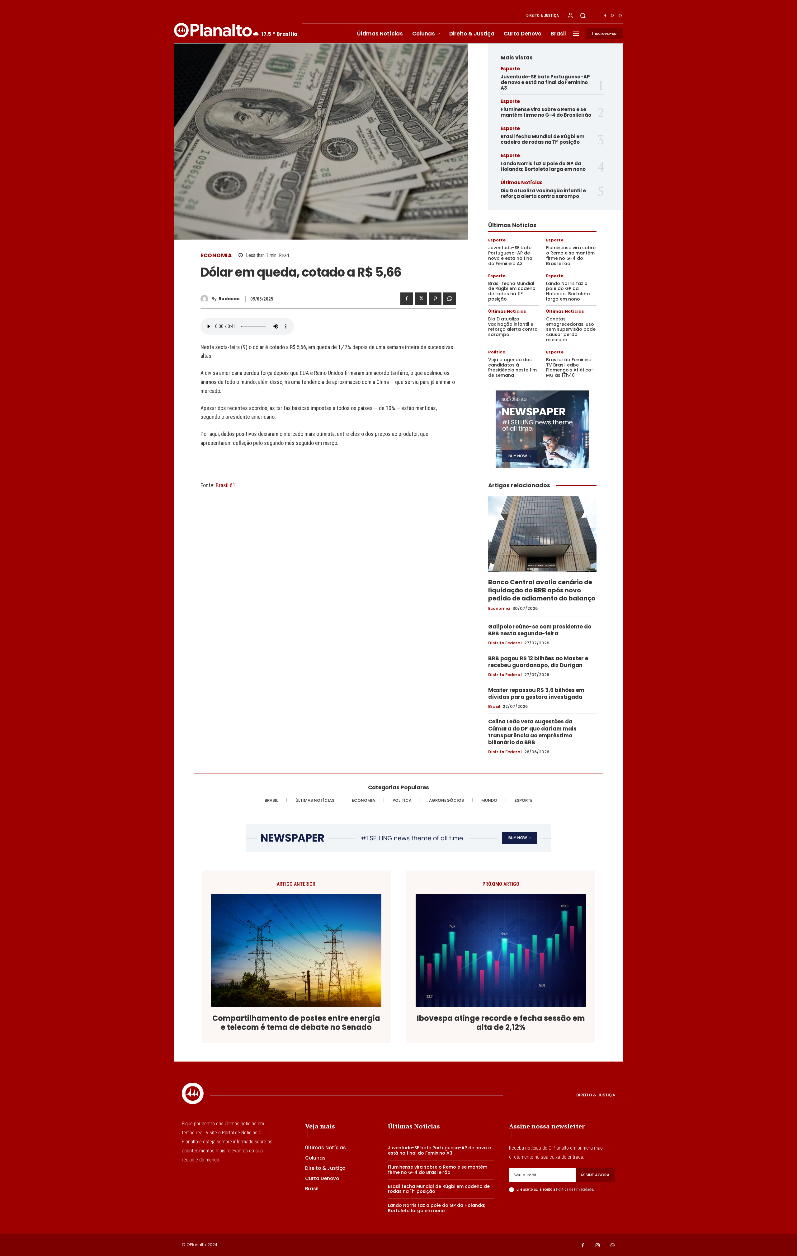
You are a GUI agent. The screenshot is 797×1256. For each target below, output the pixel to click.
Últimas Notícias (522, 182)
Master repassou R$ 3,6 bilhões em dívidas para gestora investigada (536, 693)
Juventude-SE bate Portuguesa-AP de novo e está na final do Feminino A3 (545, 82)
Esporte (510, 68)
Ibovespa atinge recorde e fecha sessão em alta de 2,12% (501, 1023)
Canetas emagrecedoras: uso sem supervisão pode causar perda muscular (571, 329)
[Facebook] (605, 16)
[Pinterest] (435, 298)
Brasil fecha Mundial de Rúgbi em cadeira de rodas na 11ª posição (542, 139)
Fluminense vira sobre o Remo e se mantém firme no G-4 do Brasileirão (546, 112)
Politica (497, 352)
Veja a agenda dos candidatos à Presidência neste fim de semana (512, 367)
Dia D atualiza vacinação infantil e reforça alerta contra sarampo (543, 193)
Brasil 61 (225, 485)
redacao (229, 298)
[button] (582, 15)
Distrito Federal (505, 643)
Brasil (494, 706)
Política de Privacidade (574, 1189)
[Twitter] (421, 298)
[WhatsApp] (620, 16)
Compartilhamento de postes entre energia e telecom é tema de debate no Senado (296, 1023)
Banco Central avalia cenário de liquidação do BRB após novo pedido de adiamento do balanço (541, 590)
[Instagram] (612, 16)
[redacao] (205, 299)
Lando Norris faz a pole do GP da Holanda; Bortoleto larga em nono (543, 166)
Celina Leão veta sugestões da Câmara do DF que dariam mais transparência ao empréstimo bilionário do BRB (532, 732)
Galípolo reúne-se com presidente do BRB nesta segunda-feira (539, 630)
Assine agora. (595, 1175)
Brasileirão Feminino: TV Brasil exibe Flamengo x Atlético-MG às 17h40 (570, 367)
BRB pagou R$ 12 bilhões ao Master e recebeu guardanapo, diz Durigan (538, 662)
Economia (216, 255)
